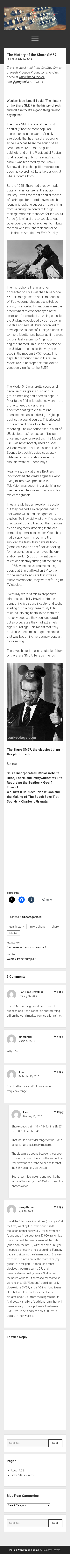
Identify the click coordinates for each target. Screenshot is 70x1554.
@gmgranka (21, 82)
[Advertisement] (35, 848)
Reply (60, 991)
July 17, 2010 (25, 59)
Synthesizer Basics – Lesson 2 (26, 947)
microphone (37, 926)
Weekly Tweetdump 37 (21, 959)
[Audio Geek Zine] (35, 29)
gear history (16, 926)
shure (55, 926)
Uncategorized (32, 917)
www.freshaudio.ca (32, 77)
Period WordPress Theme (24, 1550)
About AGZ (17, 1470)
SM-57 (13, 932)
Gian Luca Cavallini (30, 992)
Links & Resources (22, 1475)
